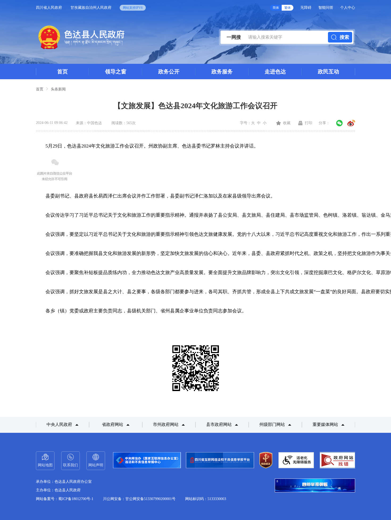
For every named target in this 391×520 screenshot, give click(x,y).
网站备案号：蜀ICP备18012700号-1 (64, 499)
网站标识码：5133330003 (205, 499)
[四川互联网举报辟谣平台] (315, 486)
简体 (276, 8)
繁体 (287, 8)
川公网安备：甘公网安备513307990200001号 (139, 499)
